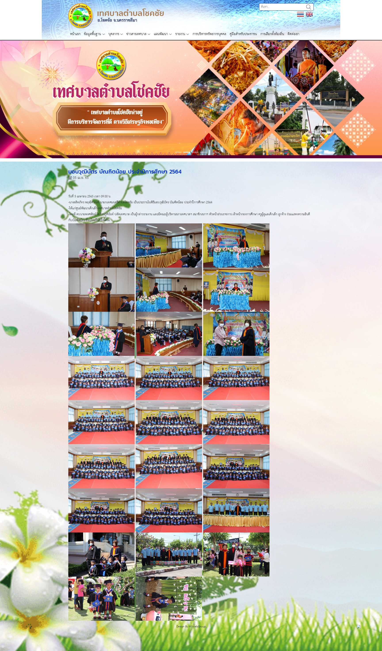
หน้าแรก (75, 34)
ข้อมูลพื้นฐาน (92, 34)
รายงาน (180, 34)
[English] (309, 14)
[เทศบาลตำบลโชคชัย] (116, 15)
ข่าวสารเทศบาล (136, 34)
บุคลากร (114, 34)
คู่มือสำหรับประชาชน (243, 34)
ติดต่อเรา (293, 34)
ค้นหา (308, 7)
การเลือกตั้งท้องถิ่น (272, 34)
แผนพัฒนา (161, 34)
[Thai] (300, 14)
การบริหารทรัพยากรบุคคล (209, 34)
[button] (28, 110)
